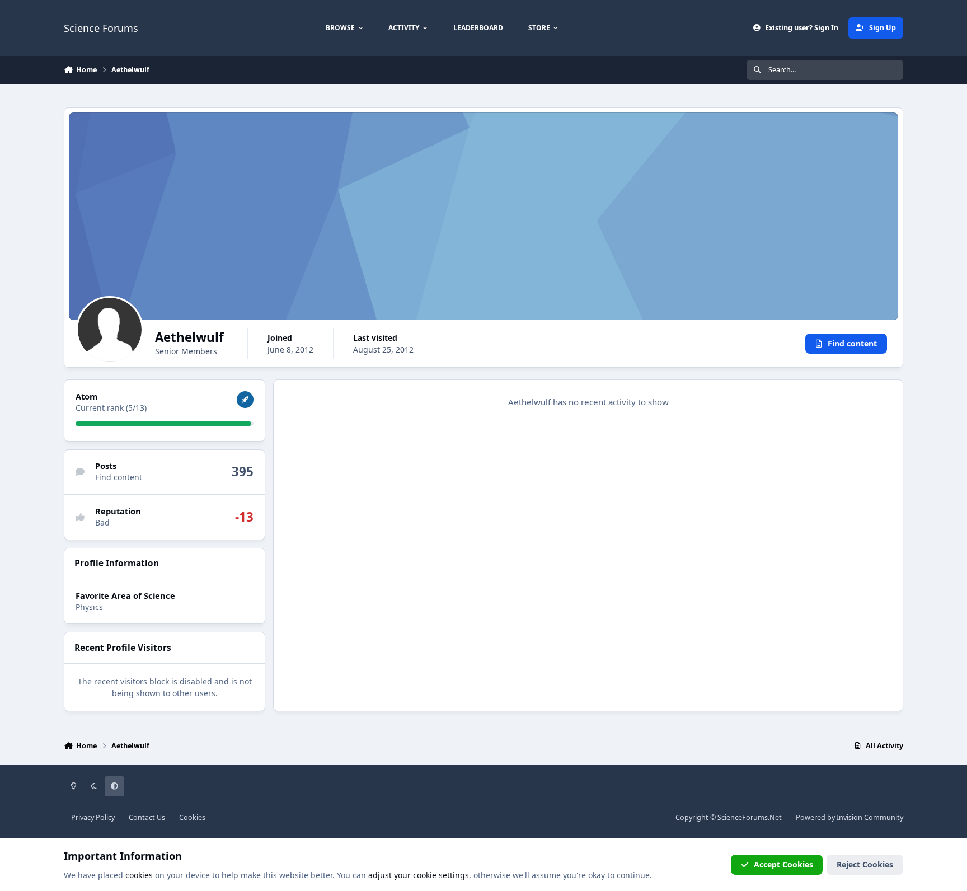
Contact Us (147, 817)
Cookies (192, 817)
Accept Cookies (783, 864)
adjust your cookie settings (418, 875)
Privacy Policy (93, 817)
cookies (139, 875)
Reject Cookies (865, 864)
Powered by (849, 817)
